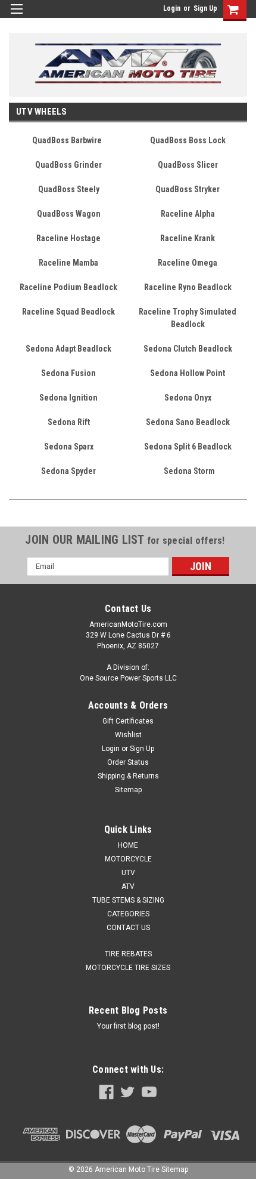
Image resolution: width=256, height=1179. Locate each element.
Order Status (128, 762)
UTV (128, 873)
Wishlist (128, 735)
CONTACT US (128, 928)
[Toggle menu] (16, 16)
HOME (128, 845)
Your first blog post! (128, 1026)
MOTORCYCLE (128, 859)
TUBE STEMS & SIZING (128, 900)
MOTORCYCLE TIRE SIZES (128, 967)
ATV (128, 886)
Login (171, 8)
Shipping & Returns (128, 776)
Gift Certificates (128, 721)
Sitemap (128, 790)
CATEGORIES (128, 914)
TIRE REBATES (128, 954)
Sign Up (205, 8)
